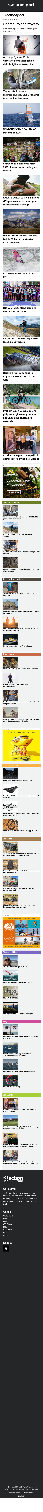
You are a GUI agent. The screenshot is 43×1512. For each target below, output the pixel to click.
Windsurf (8, 1229)
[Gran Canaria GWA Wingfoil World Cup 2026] (21, 1064)
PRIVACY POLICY (29, 1492)
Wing (5, 1232)
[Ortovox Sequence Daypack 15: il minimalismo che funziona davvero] (21, 864)
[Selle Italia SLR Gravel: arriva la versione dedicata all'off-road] (21, 789)
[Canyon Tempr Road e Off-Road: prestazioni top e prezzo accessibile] (21, 806)
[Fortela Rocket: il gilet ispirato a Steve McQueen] (21, 662)
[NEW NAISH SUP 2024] (21, 991)
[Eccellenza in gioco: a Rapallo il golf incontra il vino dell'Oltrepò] (21, 1103)
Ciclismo (7, 1224)
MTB (5, 1227)
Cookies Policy (14, 1492)
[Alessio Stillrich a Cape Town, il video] (21, 960)
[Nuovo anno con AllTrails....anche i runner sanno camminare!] (21, 604)
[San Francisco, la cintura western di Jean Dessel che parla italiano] (21, 695)
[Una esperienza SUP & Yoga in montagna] (21, 1007)
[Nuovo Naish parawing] (21, 1080)
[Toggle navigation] (38, 15)
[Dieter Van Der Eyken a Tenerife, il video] (21, 975)
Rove (5, 1221)
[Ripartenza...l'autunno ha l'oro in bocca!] (21, 639)
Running (7, 1218)
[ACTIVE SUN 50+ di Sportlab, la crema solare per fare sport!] (21, 587)
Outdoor (8, 1215)
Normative (21, 1496)
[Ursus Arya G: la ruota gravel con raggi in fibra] (21, 824)
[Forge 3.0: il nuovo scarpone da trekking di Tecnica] (21, 527)
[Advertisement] (21, 1281)
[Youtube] (6, 1248)
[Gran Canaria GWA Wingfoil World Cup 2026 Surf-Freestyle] (21, 1029)
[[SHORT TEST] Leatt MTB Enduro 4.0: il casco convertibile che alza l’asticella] (21, 899)
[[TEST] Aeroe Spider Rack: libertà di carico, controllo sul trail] (21, 881)
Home (5, 20)
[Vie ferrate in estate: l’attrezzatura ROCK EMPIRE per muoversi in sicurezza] (21, 510)
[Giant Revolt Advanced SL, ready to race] (21, 773)
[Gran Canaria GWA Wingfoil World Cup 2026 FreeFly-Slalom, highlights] (21, 1047)
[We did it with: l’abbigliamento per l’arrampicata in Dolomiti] (21, 545)
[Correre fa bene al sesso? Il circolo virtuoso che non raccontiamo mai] (21, 622)
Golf (5, 1235)
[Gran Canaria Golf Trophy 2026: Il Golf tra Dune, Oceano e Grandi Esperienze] (21, 1120)
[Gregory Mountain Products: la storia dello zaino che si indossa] (21, 562)
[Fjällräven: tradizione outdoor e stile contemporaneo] (21, 678)
